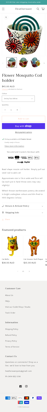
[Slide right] (44, 63)
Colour (4, 93)
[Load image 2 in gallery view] (23, 62)
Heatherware (25, 407)
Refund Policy (11, 335)
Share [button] (7, 219)
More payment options (23, 132)
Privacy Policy (11, 341)
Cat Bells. (5, 259)
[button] (3, 9)
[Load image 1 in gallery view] (11, 62)
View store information (14, 146)
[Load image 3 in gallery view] (35, 62)
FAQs (7, 301)
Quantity (5, 105)
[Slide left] (3, 63)
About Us (9, 295)
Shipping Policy (11, 329)
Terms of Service (12, 347)
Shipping (5, 89)
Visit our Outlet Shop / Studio (17, 307)
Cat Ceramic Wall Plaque (33, 259)
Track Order (10, 313)
